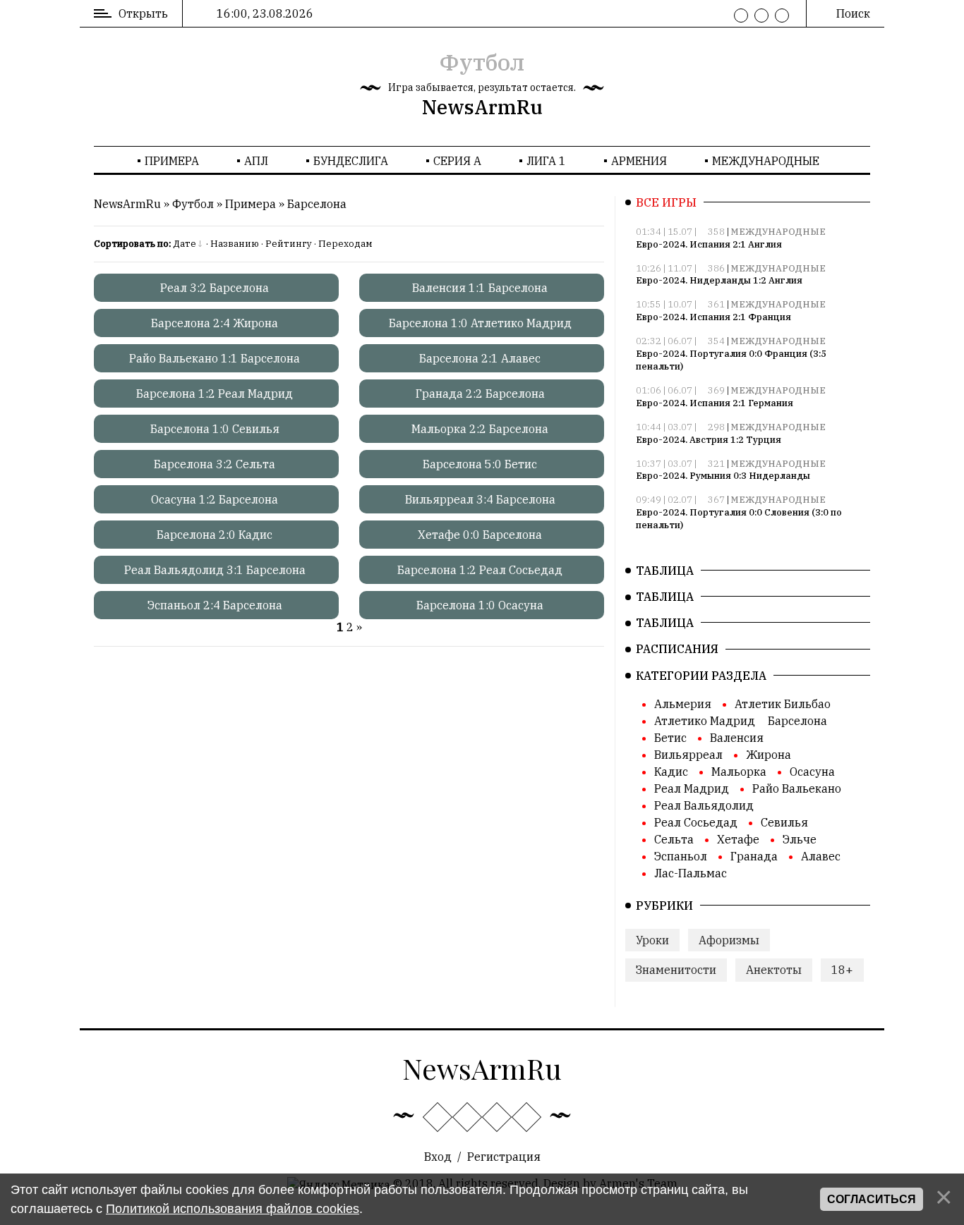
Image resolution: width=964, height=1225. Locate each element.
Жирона (768, 755)
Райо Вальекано (796, 788)
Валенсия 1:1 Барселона (480, 288)
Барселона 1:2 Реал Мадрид (214, 393)
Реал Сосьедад (695, 822)
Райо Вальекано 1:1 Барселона (214, 358)
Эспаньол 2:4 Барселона (214, 605)
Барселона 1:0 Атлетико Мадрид (480, 323)
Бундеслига (350, 161)
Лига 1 (546, 161)
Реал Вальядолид (704, 805)
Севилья (784, 822)
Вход (438, 1157)
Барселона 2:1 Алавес (480, 358)
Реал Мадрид (691, 788)
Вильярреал (688, 755)
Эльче (800, 839)
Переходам (345, 244)
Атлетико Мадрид (704, 721)
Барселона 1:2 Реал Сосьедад (479, 570)
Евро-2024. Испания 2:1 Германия (714, 403)
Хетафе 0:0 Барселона (480, 535)
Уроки (652, 940)
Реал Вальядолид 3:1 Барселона (215, 570)
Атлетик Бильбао (783, 704)
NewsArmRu (482, 107)
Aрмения (639, 161)
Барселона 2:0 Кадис (214, 535)
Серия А (457, 161)
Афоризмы (729, 940)
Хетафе (738, 839)
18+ (842, 970)
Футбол (482, 62)
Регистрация (504, 1157)
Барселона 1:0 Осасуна (479, 605)
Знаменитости (676, 970)
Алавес (821, 856)
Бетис (670, 738)
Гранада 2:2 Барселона (480, 393)
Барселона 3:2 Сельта (214, 464)
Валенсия (737, 738)
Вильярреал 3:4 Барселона (480, 499)
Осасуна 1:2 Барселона (214, 499)
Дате (184, 244)
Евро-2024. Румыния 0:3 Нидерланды (723, 476)
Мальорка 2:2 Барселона (479, 429)
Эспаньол (680, 856)
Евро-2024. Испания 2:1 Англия (709, 244)
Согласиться (871, 1199)
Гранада (754, 856)
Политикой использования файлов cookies (232, 1209)
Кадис (671, 771)
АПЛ (256, 161)
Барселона (317, 204)
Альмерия (682, 704)
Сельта (674, 839)
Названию (234, 244)
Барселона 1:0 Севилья (214, 429)
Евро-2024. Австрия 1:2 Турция (708, 440)
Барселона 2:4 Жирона (214, 323)
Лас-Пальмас (690, 873)
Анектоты (774, 970)
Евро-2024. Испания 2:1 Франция (713, 317)
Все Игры (666, 202)
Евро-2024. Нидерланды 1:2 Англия (719, 280)
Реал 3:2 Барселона (214, 288)
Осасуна (812, 771)
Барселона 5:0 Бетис (480, 464)
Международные (765, 161)
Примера (172, 161)
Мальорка (738, 771)
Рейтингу (288, 244)
